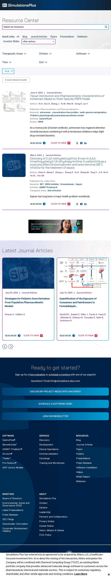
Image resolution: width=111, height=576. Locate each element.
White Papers (83, 476)
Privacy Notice (46, 521)
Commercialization (48, 453)
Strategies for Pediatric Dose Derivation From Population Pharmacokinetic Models (27, 302)
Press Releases (84, 463)
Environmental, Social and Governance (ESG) (15, 504)
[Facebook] (81, 143)
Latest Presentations (12, 510)
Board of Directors (12, 498)
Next (10, 346)
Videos (79, 472)
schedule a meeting (59, 374)
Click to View (58, 143)
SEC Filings (8, 519)
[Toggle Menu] (105, 5)
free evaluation (37, 374)
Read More (36, 143)
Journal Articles (38, 36)
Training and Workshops (51, 463)
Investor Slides (11, 41)
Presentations (83, 458)
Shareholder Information (15, 523)
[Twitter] (77, 143)
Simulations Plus (47, 498)
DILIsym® (7, 453)
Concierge (44, 458)
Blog (24, 36)
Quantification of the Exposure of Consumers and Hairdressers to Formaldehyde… (78, 302)
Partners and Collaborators (53, 516)
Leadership (44, 512)
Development (46, 444)
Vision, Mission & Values (51, 530)
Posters (80, 453)
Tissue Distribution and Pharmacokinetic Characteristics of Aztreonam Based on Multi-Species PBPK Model (67, 97)
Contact (43, 503)
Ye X (7, 71)
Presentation (67, 36)
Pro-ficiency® (9, 463)
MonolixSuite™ (9, 444)
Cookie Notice (46, 526)
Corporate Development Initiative (14, 529)
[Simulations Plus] (19, 5)
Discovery (44, 440)
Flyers (53, 36)
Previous (4, 346)
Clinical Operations (48, 449)
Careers (43, 507)
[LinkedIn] (85, 143)
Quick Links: (8, 36)
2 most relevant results (16, 80)
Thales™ (6, 458)
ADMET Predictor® (12, 449)
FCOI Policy (45, 535)
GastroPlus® (8, 440)
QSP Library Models (12, 467)
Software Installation (86, 467)
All (18, 36)
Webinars (82, 36)
